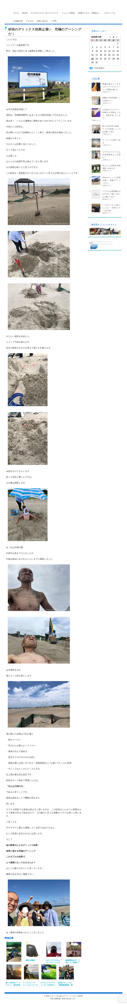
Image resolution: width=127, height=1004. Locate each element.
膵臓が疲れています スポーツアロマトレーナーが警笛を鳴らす (112, 87)
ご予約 (54, 21)
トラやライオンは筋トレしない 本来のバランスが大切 (111, 208)
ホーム (16, 13)
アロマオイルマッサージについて (45, 13)
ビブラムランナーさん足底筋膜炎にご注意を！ (111, 154)
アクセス (29, 21)
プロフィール (109, 13)
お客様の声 (18, 21)
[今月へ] (113, 37)
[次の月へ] (118, 37)
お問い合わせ (42, 21)
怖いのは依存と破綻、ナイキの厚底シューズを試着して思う (111, 129)
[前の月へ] (109, 37)
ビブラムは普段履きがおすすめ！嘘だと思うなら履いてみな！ (111, 194)
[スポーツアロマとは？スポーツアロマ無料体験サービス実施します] (13, 951)
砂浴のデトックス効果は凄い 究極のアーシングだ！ (111, 180)
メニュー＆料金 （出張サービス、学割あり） (81, 13)
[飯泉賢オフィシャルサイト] (105, 234)
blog (24, 13)
